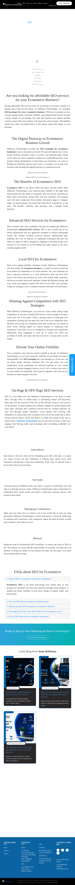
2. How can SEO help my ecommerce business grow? (28, 601)
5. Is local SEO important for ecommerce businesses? (28, 616)
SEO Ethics (37, 78)
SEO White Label (37, 84)
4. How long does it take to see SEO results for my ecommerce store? (34, 611)
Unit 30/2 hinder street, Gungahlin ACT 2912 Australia (45, 861)
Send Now (37, 829)
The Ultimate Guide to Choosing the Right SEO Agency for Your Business (19, 749)
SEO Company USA (37, 72)
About (35, 3)
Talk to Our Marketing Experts (37, 637)
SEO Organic (37, 81)
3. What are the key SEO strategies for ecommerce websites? (31, 606)
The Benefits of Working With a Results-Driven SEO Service (18, 693)
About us (6, 850)
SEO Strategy (13, 688)
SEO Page (37, 75)
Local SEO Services (38, 69)
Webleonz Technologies (39, 880)
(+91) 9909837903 (62, 864)
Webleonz (52, 5)
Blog (40, 3)
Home (19, 3)
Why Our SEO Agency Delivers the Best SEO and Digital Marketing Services (55, 694)
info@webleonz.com (62, 868)
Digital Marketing (50, 688)
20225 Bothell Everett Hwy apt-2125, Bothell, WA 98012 (27, 869)
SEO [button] (23, 3)
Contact (45, 3)
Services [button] (29, 3)
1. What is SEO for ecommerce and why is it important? (29, 579)
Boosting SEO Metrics (16, 743)
